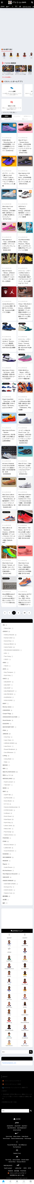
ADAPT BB (8, 794)
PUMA (6, 841)
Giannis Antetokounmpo (12, 807)
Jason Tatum (8, 740)
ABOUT (4, 1091)
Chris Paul (8, 737)
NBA (5, 768)
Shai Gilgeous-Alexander (11, 874)
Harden (25, 1007)
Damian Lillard (9, 637)
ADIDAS (6, 631)
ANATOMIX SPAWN (10, 883)
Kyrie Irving (8, 675)
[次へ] (29, 613)
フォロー (17, 1182)
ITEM (5, 730)
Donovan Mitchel (10, 644)
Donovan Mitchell (25, 1022)
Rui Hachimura (8, 870)
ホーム (3, 1182)
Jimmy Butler (8, 759)
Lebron (25, 976)
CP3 (25, 953)
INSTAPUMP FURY (9, 727)
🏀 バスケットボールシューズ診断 (11, 1084)
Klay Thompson (9, 672)
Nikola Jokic (8, 628)
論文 (5, 903)
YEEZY (7, 659)
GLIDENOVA (8, 697)
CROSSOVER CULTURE (11, 717)
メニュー (23, 1182)
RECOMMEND (8, 857)
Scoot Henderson (10, 850)
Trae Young (8, 656)
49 (24, 613)
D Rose (9, 1014)
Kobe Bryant (6, 157)
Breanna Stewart (9, 844)
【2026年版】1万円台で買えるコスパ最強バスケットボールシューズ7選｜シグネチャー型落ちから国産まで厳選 (17, 1096)
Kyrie (9, 984)
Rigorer (6, 864)
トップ (30, 1182)
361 (5, 625)
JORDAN (5, 288)
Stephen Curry (9, 893)
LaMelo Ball (5, 124)
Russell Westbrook (10, 749)
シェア (10, 1182)
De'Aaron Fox (9, 887)
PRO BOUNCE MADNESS (12, 650)
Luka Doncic (8, 746)
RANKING (7, 854)
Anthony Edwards (10, 634)
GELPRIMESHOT (10, 691)
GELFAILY (24, 1126)
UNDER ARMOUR (9, 880)
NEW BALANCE (27, 6)
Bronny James (8, 707)
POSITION (7, 838)
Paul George (8, 831)
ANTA (20, 190)
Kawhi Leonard (9, 782)
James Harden (9, 647)
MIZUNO (6, 765)
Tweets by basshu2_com (9, 1063)
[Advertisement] (17, 27)
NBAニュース (8, 775)
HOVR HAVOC (9, 890)
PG (9, 991)
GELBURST (8, 681)
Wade (6, 762)
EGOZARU (7, 723)
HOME (18, 1119)
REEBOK (5, 447)
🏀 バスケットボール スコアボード (11, 1080)
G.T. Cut (21, 124)
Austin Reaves (9, 867)
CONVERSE (7, 710)
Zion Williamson (9, 752)
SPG (6, 653)
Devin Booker (22, 288)
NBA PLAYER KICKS (10, 772)
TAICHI (7, 666)
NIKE (20, 157)
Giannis (9, 976)
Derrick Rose (8, 641)
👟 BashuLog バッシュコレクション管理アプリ (15, 1087)
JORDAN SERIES (10, 743)
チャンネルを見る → (7, 77)
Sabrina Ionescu (9, 835)
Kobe (25, 991)
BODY (5, 703)
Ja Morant (8, 813)
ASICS (6, 678)
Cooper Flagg (8, 713)
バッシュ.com (19, 2)
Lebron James (6, 479)
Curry (9, 945)
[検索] (31, 1052)
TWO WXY (8, 785)
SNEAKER (7, 877)
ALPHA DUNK (9, 798)
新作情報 (6, 896)
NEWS (6, 788)
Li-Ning (6, 755)
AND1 (5, 662)
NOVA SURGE (9, 700)
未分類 (5, 899)
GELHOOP (8, 688)
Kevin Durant (9, 816)
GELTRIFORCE (9, 694)
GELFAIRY (8, 685)
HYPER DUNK (9, 810)
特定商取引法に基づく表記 (9, 1102)
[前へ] (5, 613)
